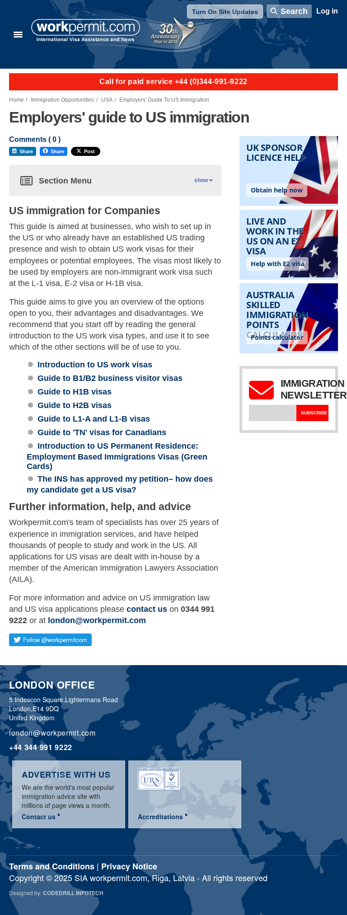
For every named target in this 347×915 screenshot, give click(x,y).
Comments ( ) (35, 139)
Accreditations (160, 816)
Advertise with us (66, 774)
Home (16, 100)
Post (89, 151)
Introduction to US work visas (95, 364)
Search (294, 11)
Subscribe (314, 412)
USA (107, 100)
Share (26, 151)
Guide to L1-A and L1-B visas (94, 418)
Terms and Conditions (51, 866)
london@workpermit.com (97, 620)
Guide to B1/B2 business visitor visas (110, 378)
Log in (327, 11)
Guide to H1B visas (75, 391)
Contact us (39, 816)
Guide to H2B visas (75, 405)
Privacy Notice (129, 866)
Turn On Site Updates (225, 11)
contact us (147, 609)
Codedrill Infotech (73, 893)
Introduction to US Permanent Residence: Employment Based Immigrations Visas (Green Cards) (117, 456)
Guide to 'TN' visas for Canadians (102, 432)
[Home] (86, 31)
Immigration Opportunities (62, 100)
